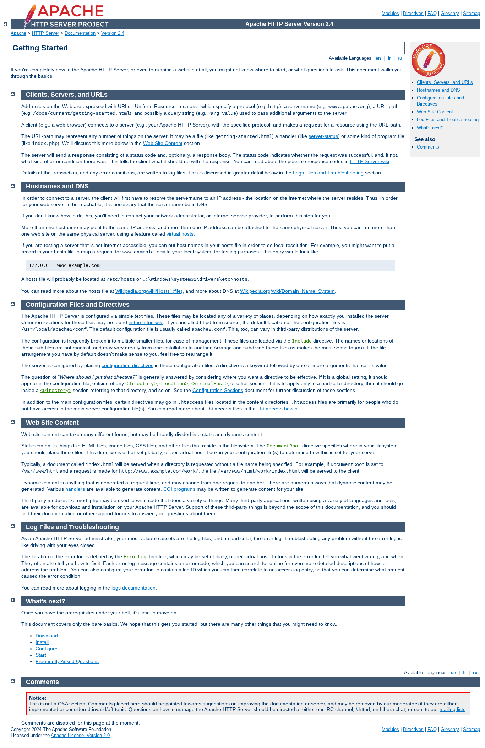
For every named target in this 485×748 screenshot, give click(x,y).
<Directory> (141, 384)
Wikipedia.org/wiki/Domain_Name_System (287, 291)
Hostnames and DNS (438, 90)
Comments (428, 147)
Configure (47, 648)
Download (47, 636)
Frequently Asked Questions (67, 661)
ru (400, 58)
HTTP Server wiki (369, 161)
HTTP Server (45, 33)
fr (389, 58)
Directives (413, 13)
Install (42, 642)
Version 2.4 (112, 33)
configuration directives (127, 365)
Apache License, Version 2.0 (80, 735)
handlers (75, 489)
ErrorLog (135, 557)
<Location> (173, 384)
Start (41, 655)
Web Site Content (435, 111)
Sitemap (471, 13)
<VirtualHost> (209, 384)
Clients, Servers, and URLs (445, 82)
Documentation (80, 33)
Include (302, 341)
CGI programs (179, 489)
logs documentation (133, 588)
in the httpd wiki (146, 322)
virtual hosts (180, 234)
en (378, 58)
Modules (390, 13)
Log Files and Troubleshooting (448, 119)
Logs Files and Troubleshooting (328, 173)
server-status (323, 136)
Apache (18, 33)
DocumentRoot (284, 446)
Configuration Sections (217, 390)
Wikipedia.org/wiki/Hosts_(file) (148, 291)
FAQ (432, 13)
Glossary (450, 13)
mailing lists (452, 709)
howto (277, 408)
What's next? (430, 127)
